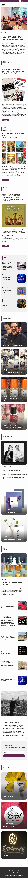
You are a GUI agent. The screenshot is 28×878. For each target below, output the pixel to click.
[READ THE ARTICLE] (14, 18)
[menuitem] (20, 1)
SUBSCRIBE (14, 756)
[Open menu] (26, 4)
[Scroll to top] (27, 842)
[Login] (25, 1)
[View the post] (14, 89)
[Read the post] (14, 267)
